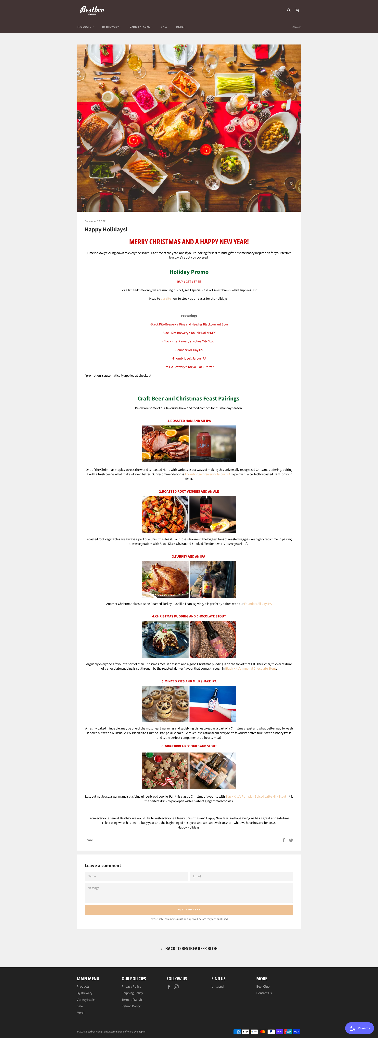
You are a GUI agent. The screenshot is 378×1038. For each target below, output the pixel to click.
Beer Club (263, 986)
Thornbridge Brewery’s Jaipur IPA (207, 474)
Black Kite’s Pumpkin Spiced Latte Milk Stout (255, 796)
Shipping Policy (132, 993)
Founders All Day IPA (258, 603)
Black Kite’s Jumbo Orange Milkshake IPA (160, 733)
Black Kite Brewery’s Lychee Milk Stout (189, 341)
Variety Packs (140, 27)
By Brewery (111, 27)
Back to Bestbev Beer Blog (191, 948)
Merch (180, 27)
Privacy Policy (131, 986)
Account (297, 27)
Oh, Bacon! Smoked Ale (192, 543)
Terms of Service (133, 999)
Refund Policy (131, 1006)
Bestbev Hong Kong (97, 1031)
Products (84, 27)
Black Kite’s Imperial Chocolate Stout (250, 668)
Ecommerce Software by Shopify (127, 1031)
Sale (164, 27)
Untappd (217, 986)
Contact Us (264, 993)
